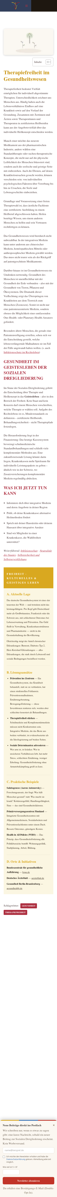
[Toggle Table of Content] (46, 62)
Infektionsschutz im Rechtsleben (21, 352)
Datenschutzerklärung (15, 1159)
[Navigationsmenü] (26, 6)
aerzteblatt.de (37, 878)
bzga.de (26, 872)
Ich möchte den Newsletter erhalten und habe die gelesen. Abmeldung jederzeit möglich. (28, 1159)
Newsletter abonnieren (28, 1180)
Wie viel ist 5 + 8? (10, 1167)
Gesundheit (28, 905)
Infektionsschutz (29, 550)
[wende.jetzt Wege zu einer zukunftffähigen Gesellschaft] (16, 5)
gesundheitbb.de (14, 888)
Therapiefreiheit (15, 912)
